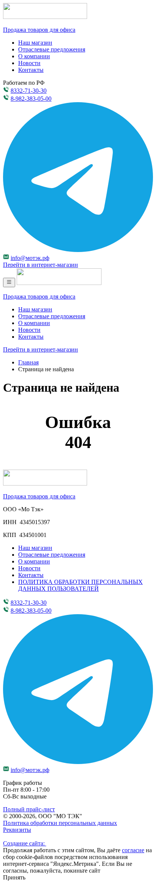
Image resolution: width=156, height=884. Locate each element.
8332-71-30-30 (29, 90)
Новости (29, 63)
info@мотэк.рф (30, 258)
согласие (133, 850)
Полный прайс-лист (29, 809)
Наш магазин (35, 42)
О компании (34, 56)
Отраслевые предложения (51, 49)
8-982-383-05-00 (31, 98)
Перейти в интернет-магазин (40, 264)
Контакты (31, 70)
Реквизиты (17, 829)
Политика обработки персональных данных (60, 823)
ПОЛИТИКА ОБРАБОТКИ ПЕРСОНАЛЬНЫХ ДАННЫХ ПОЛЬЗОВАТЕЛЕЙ (80, 585)
